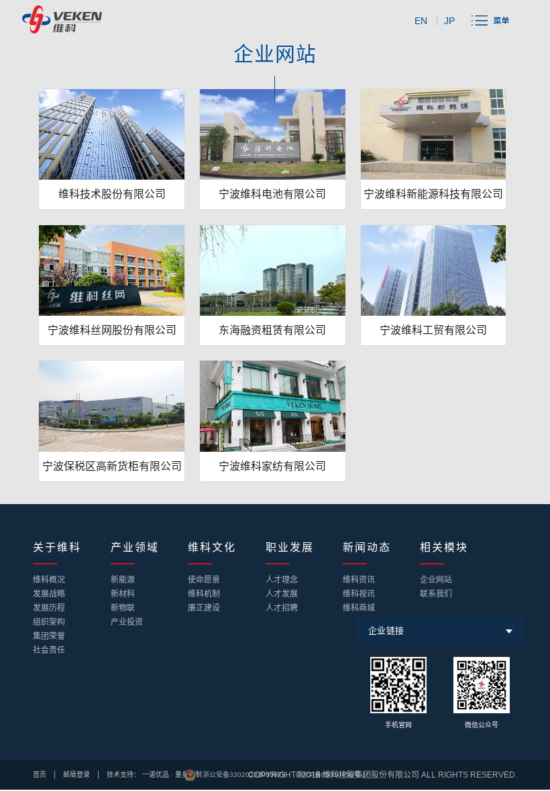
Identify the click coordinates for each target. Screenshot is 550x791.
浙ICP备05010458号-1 (331, 774)
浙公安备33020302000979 (244, 774)
